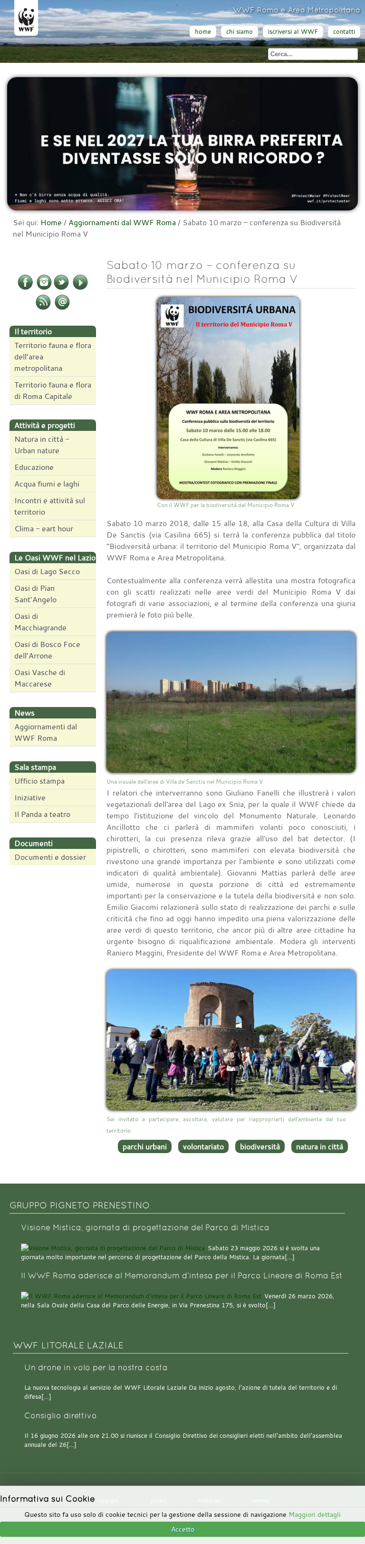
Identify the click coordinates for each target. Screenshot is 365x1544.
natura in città (319, 1146)
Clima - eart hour (43, 528)
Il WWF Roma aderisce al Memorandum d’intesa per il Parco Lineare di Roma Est (182, 1275)
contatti (344, 32)
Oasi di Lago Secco (47, 571)
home (203, 32)
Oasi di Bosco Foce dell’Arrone (47, 650)
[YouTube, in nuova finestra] (80, 288)
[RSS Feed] (43, 308)
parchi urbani (145, 1146)
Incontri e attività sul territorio (49, 506)
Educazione (34, 467)
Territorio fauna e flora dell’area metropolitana (52, 356)
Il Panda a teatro (42, 814)
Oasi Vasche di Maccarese (39, 678)
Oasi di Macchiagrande (40, 622)
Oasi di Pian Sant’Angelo (35, 594)
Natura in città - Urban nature (41, 445)
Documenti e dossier (50, 857)
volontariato (203, 1146)
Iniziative (30, 797)
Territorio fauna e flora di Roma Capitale (52, 390)
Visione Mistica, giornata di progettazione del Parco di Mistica (145, 1227)
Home (51, 222)
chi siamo (239, 32)
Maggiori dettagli (314, 1514)
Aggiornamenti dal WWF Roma (122, 222)
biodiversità (260, 1146)
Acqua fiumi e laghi (46, 483)
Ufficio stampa (39, 781)
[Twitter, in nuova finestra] (61, 288)
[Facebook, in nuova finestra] (25, 288)
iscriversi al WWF (293, 32)
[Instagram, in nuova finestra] (44, 288)
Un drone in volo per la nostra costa (96, 1367)
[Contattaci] (62, 308)
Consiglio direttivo (60, 1415)
